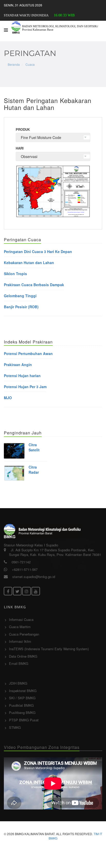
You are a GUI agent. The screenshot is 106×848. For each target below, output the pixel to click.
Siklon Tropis (15, 273)
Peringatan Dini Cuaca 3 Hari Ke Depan (38, 251)
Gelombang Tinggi (20, 295)
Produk (23, 129)
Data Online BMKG (23, 656)
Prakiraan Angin (18, 364)
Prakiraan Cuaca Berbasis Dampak (34, 284)
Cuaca (30, 64)
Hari (20, 148)
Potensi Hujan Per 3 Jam (25, 386)
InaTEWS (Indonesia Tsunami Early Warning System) (49, 648)
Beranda (14, 64)
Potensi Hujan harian (22, 375)
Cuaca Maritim (20, 626)
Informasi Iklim (20, 641)
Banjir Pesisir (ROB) (21, 306)
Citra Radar (34, 469)
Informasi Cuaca (21, 619)
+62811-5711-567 (25, 569)
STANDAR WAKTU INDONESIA (26, 15)
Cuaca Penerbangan (24, 634)
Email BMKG (18, 663)
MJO (8, 397)
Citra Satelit (34, 447)
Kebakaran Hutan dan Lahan (29, 262)
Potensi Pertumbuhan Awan (28, 353)
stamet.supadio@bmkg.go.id (33, 576)
